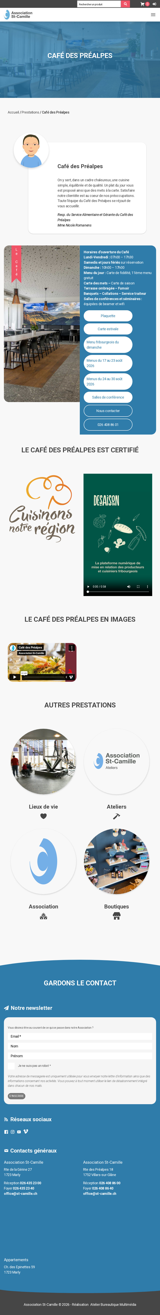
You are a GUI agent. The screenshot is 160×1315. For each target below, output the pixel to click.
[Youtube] (20, 1132)
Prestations (30, 112)
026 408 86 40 (102, 1188)
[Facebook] (7, 1132)
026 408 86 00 (109, 1183)
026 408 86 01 (108, 425)
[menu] (153, 15)
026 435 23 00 (30, 1183)
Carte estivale (108, 329)
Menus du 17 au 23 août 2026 (104, 363)
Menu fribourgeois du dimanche (103, 344)
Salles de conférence (108, 397)
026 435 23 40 (23, 1188)
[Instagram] (13, 1132)
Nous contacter (108, 411)
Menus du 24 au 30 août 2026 (104, 381)
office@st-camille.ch (20, 1193)
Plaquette (108, 316)
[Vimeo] (26, 1133)
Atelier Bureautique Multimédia (113, 1304)
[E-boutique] (135, 4)
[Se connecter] (154, 4)
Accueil (13, 112)
